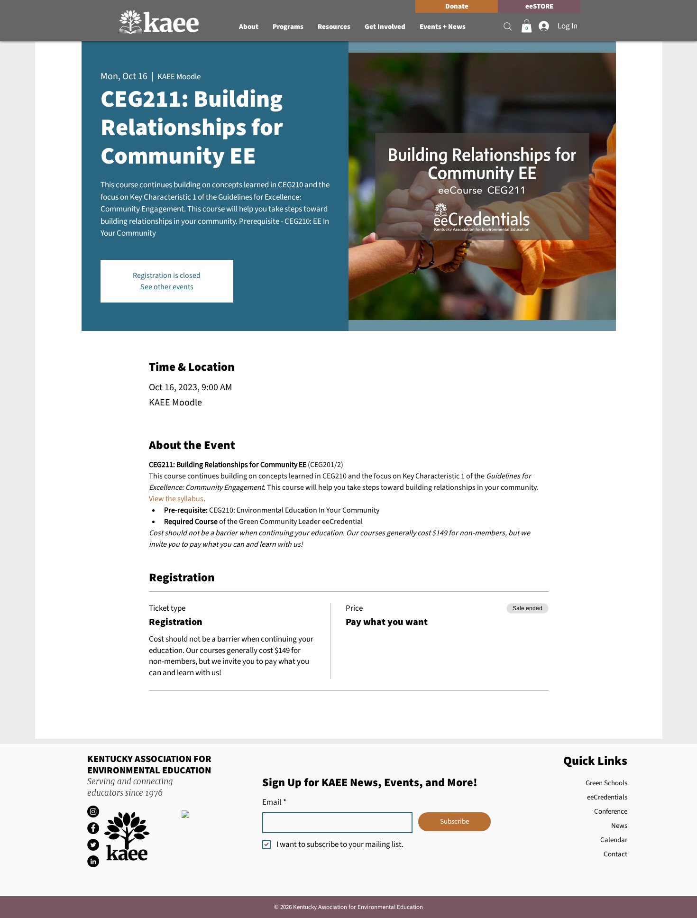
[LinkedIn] (93, 861)
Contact (615, 854)
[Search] (508, 27)
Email (274, 802)
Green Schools (606, 783)
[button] (249, 27)
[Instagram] (93, 811)
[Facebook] (93, 828)
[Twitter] (93, 845)
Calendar (613, 840)
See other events (166, 287)
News (619, 826)
